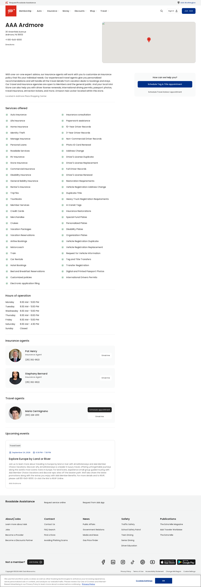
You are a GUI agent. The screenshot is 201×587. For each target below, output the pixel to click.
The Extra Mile (166, 535)
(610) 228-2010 (32, 415)
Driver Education (129, 545)
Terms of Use (138, 571)
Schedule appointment (99, 409)
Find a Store (49, 535)
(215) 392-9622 (32, 382)
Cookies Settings (144, 580)
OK (163, 580)
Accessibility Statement (154, 571)
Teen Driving (127, 535)
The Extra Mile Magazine (171, 524)
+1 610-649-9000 (13, 39)
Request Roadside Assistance (22, 2)
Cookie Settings (189, 571)
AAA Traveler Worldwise (171, 529)
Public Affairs (89, 524)
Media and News (90, 535)
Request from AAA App (93, 502)
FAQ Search (49, 529)
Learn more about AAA (16, 524)
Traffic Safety (128, 524)
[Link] (103, 562)
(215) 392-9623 (32, 359)
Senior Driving (127, 540)
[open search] (161, 11)
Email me (106, 355)
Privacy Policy (126, 571)
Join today (33, 562)
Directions (9, 44)
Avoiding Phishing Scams (56, 540)
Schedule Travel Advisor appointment (165, 92)
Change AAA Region (173, 571)
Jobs (7, 529)
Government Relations (93, 529)
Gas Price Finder (90, 540)
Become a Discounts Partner (19, 540)
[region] (100, 581)
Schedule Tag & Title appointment (165, 84)
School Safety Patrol (131, 529)
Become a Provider (14, 535)
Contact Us (49, 524)
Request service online (55, 502)
